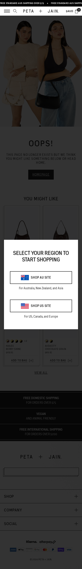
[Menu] (7, 11)
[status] (76, 11)
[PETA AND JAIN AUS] (41, 11)
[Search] (15, 11)
